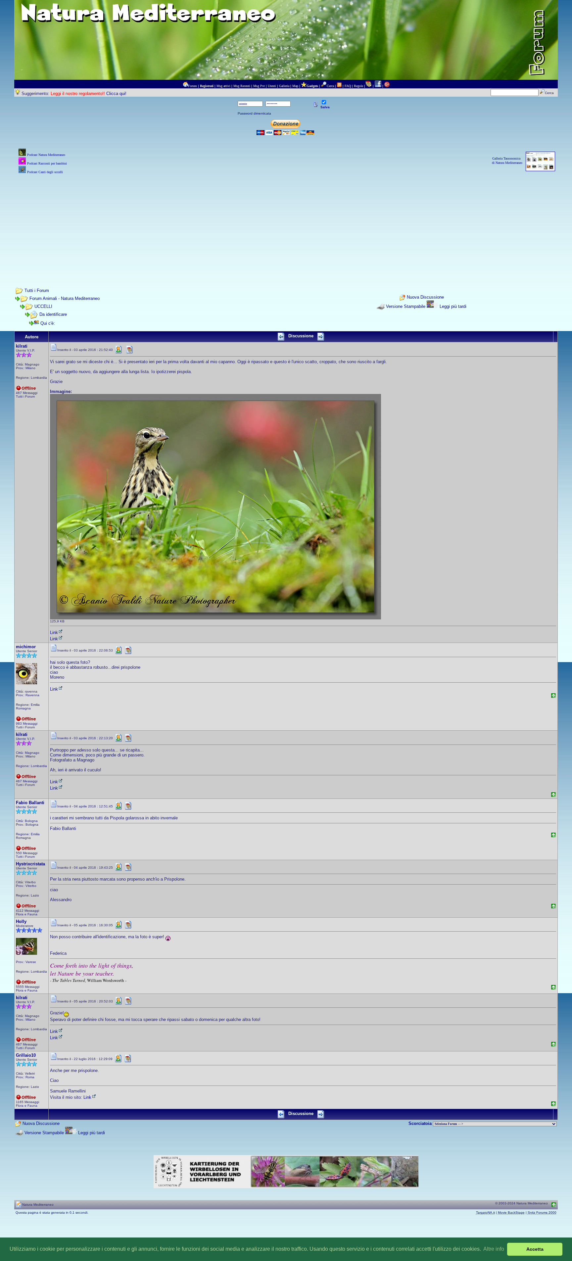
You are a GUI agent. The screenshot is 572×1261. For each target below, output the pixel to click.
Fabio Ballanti (30, 802)
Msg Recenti (241, 86)
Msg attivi (223, 86)
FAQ (348, 86)
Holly (21, 921)
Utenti (272, 86)
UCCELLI (43, 306)
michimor (26, 646)
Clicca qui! (116, 93)
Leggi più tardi (453, 306)
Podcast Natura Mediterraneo (46, 155)
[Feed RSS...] (339, 86)
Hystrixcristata (30, 863)
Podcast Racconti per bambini (47, 163)
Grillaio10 (26, 1055)
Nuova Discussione (425, 297)
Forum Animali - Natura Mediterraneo (64, 298)
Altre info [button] (493, 1249)
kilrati (21, 346)
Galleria (284, 86)
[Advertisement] (286, 221)
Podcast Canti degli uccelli (45, 172)
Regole (358, 86)
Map (295, 86)
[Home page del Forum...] (185, 86)
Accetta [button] (535, 1249)
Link (54, 632)
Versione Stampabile (405, 306)
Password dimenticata (254, 113)
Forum (192, 86)
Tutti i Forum (36, 290)
